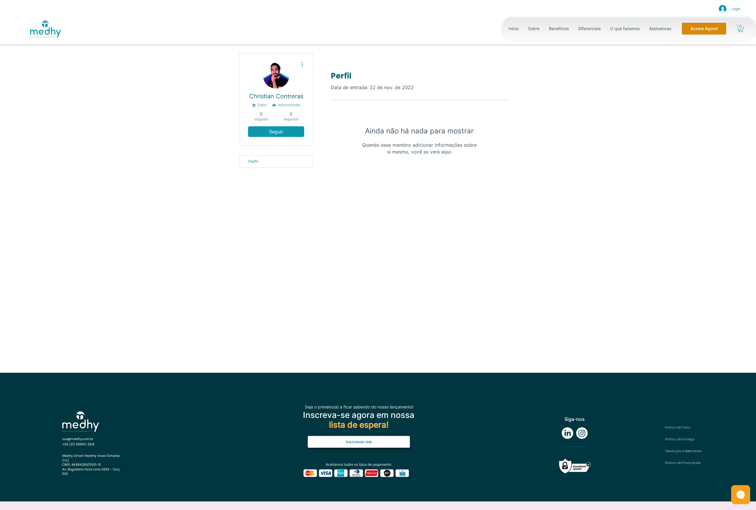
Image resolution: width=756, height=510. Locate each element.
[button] (740, 28)
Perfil (253, 161)
